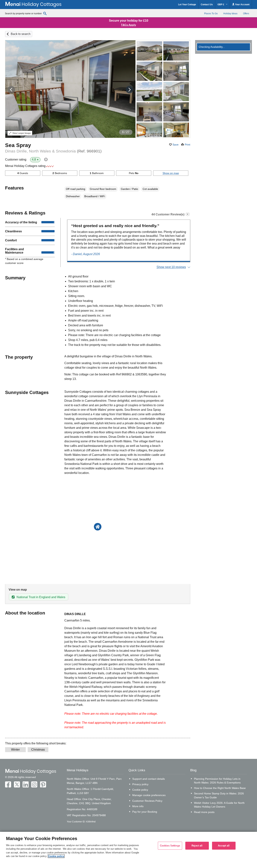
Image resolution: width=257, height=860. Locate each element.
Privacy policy (140, 784)
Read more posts (204, 812)
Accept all (224, 845)
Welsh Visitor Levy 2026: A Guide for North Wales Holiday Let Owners (219, 804)
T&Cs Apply (128, 24)
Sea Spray (18, 145)
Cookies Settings (170, 845)
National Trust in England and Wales (41, 597)
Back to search (20, 34)
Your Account (241, 4)
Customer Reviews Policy (147, 800)
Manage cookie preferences (149, 795)
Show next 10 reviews (171, 267)
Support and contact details (148, 778)
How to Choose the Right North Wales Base (220, 788)
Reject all (197, 845)
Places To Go (211, 13)
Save (176, 144)
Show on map (171, 173)
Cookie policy (140, 789)
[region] (128, 846)
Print (187, 144)
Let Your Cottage (187, 4)
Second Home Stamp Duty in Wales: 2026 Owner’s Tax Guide (219, 795)
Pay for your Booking (144, 811)
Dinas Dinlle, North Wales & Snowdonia (53, 151)
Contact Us (207, 4)
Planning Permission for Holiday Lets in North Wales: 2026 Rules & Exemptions (217, 780)
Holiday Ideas (230, 13)
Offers (246, 13)
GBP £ (221, 4)
